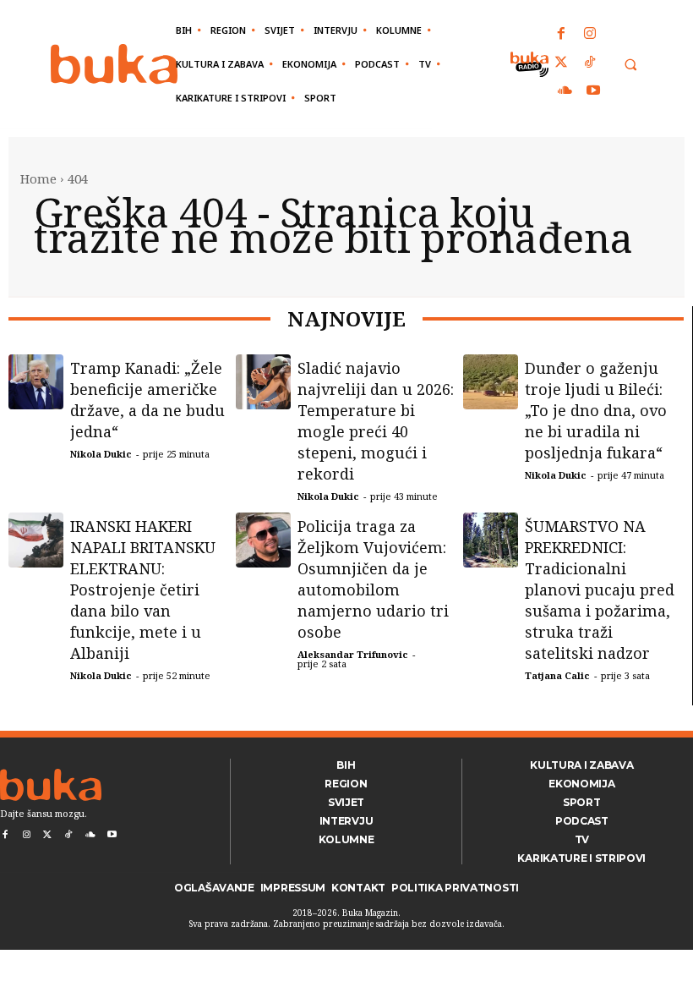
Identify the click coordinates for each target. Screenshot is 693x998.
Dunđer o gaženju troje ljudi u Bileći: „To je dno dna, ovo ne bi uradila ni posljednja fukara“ (596, 410)
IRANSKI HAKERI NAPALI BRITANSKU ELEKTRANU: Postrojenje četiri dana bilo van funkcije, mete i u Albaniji (143, 589)
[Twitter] (562, 63)
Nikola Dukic (101, 453)
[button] (630, 64)
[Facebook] (562, 35)
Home (38, 178)
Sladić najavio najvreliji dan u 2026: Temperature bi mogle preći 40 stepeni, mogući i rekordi (375, 421)
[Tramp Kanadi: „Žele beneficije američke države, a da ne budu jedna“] (35, 381)
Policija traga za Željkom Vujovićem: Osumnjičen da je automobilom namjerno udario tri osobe (373, 579)
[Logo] (114, 64)
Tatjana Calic (557, 675)
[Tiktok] (590, 63)
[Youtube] (593, 91)
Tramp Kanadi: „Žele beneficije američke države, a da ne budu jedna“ (147, 399)
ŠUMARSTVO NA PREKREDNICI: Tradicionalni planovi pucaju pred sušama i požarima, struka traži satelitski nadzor (599, 589)
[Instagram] (590, 35)
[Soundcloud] (565, 91)
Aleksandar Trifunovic (352, 654)
